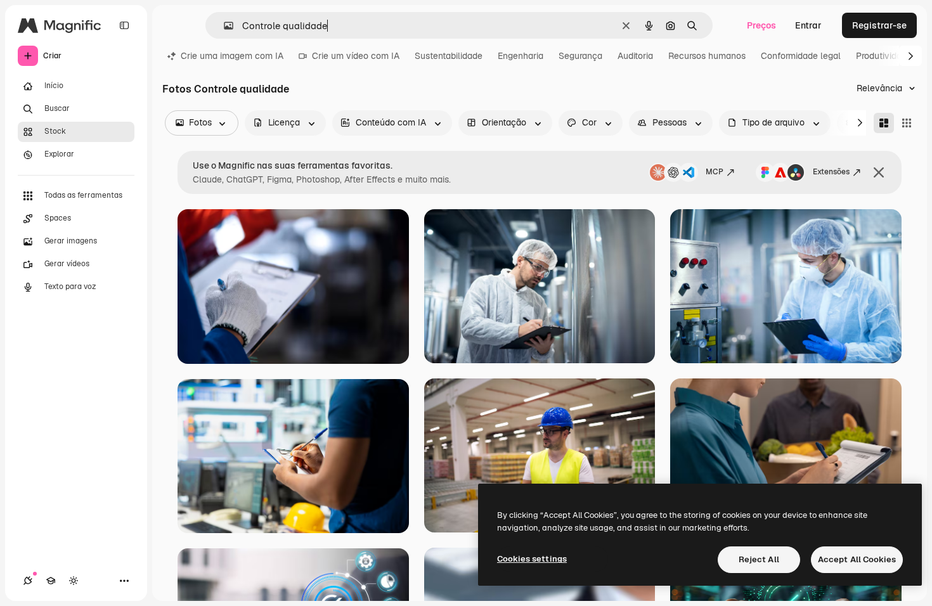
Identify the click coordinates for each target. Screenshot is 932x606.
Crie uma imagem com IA (232, 55)
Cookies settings (532, 558)
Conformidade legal (801, 55)
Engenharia (520, 55)
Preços (761, 25)
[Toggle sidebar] (124, 25)
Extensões (831, 172)
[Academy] (51, 581)
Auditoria (635, 55)
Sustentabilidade (448, 55)
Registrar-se (879, 25)
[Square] (906, 123)
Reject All (759, 559)
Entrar (808, 25)
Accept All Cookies (857, 559)
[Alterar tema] (73, 581)
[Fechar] (878, 172)
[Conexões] (28, 581)
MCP (714, 172)
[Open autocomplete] (223, 25)
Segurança (580, 55)
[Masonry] (884, 123)
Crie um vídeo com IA (355, 55)
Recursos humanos (707, 55)
